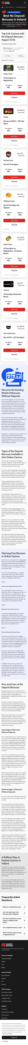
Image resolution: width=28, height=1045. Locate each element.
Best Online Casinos (7, 992)
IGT (2, 981)
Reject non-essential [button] (7, 1033)
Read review (21, 69)
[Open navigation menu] (24, 2)
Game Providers (6, 975)
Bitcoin (3, 967)
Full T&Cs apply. (15, 185)
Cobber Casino (7, 244)
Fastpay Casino (7, 74)
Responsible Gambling (7, 1012)
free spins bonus (19, 643)
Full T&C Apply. (6, 229)
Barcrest (4, 984)
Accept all (14, 1037)
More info (14, 97)
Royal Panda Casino (7, 995)
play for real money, (14, 742)
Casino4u (6, 290)
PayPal (3, 961)
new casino (10, 868)
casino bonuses (16, 508)
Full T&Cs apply (15, 101)
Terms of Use (5, 1015)
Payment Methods (6, 958)
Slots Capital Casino (9, 333)
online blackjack (21, 778)
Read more (19, 26)
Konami (4, 978)
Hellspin (5, 117)
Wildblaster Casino (9, 201)
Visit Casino (14, 93)
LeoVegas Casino (6, 998)
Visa (3, 964)
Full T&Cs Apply (15, 358)
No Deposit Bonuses (14, 12)
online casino (22, 560)
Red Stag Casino (8, 160)
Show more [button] (11, 51)
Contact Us (4, 1009)
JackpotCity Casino (6, 1001)
